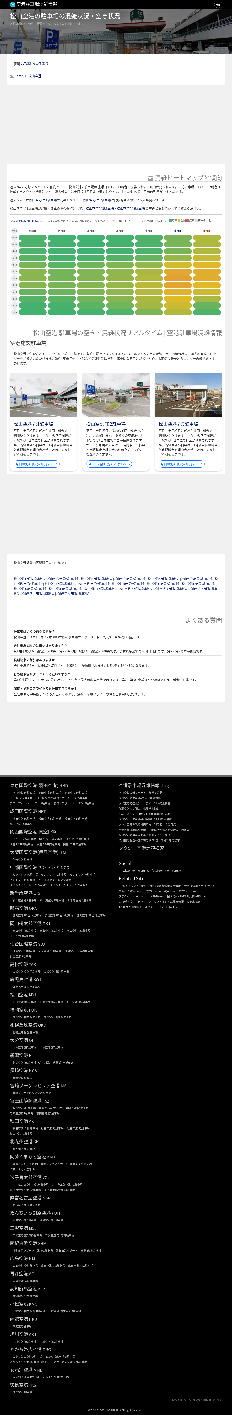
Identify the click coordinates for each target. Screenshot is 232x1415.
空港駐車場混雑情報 (109, 1410)
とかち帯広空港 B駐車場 (60, 1356)
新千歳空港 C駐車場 (80, 900)
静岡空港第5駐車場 (48, 1113)
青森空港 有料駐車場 (25, 1281)
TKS (32, 1385)
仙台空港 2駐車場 (20, 956)
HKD (33, 1319)
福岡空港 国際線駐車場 (58, 1017)
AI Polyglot (193, 901)
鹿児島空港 (21, 979)
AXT (32, 1121)
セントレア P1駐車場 (25, 874)
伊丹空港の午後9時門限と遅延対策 (140, 798)
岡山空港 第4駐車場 (22, 936)
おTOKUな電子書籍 (34, 63)
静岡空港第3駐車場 (77, 1108)
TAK (32, 964)
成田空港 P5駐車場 (21, 823)
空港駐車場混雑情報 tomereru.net (31, 221)
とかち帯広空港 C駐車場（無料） (30, 1362)
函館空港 (19, 1319)
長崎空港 (19, 1070)
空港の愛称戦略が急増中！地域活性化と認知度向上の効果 (154, 830)
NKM (47, 1198)
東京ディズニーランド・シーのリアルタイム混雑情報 (151, 901)
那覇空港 (19, 908)
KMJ (51, 1157)
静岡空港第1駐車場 (24, 1108)
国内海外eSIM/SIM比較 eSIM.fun (186, 896)
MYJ (32, 995)
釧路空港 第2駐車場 (51, 1220)
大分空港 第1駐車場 (24, 1047)
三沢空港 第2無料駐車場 (59, 1235)
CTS (37, 893)
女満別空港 (21, 1369)
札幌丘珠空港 (23, 1025)
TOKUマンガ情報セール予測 (136, 907)
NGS (33, 1070)
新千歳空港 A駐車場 (25, 900)
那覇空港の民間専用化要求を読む (139, 808)
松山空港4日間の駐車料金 (130, 579)
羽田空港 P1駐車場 (24, 792)
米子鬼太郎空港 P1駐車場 (67, 1184)
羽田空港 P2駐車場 (50, 792)
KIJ (32, 1055)
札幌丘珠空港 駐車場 (25, 1032)
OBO (47, 1349)
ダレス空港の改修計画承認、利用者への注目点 (147, 824)
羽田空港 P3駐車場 (76, 792)
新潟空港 (19, 1055)
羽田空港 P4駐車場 (21, 798)
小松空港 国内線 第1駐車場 (29, 1311)
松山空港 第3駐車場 (97, 200)
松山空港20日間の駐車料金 (72, 594)
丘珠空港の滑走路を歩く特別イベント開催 (144, 835)
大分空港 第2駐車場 (51, 1047)
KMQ (33, 1304)
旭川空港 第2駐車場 (51, 1341)
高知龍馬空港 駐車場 (25, 1296)
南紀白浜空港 (23, 1243)
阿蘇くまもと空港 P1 (25, 1164)
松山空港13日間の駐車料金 (30, 589)
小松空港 (19, 1303)
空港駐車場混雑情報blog (144, 785)
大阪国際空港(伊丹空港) (34, 852)
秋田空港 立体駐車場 (25, 1128)
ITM (62, 852)
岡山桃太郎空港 (26, 923)
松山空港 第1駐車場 (43, 200)
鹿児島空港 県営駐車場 (27, 986)
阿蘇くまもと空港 (28, 1156)
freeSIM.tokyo (156, 896)
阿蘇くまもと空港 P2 (54, 1164)
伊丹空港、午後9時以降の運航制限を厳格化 (145, 819)
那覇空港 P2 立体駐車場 (59, 915)
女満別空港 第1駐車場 (26, 1377)
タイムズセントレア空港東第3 (68, 885)
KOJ (37, 979)
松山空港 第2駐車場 (100, 208)
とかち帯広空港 (26, 1349)
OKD (42, 1025)
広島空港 (19, 1258)
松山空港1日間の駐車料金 (29, 579)
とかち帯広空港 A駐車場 (27, 1356)
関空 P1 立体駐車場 (24, 839)
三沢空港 (19, 1228)
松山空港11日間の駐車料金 (163, 584)
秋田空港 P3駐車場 (21, 1133)
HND (63, 785)
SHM (42, 1243)
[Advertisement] (116, 124)
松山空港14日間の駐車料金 (65, 589)
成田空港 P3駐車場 (76, 818)
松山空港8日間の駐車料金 (60, 584)
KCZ (42, 1289)
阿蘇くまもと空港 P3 (82, 1164)
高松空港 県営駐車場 (56, 971)
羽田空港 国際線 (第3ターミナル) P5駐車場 (62, 798)
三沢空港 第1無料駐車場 (27, 1235)
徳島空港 (19, 1384)
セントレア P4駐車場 (82, 874)
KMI (64, 1086)
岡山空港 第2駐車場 (51, 930)
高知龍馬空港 (23, 1288)
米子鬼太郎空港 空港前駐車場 (31, 1184)
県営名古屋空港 (26, 1197)
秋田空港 (19, 1121)
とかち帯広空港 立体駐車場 (70, 1362)
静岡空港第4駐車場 (21, 1113)
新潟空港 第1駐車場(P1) (27, 1062)
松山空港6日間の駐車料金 (197, 579)
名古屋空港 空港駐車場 (27, 1205)
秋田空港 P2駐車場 (78, 1128)
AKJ (32, 1334)
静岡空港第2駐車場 (50, 1108)
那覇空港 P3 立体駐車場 (91, 915)
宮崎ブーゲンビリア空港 (35, 1085)
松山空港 (19, 994)
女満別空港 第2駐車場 (55, 1377)
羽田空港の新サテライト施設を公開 (140, 792)
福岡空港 (19, 1009)
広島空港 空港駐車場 (25, 1265)
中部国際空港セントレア (35, 867)
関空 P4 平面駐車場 (21, 844)
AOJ (32, 1273)
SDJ (41, 944)
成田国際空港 (23, 811)
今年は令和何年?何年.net (199, 885)
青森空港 (19, 1273)
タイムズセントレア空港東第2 (28, 885)
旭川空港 (19, 1334)
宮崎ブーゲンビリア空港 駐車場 (32, 1093)
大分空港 (19, 1040)
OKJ (46, 923)
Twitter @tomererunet (135, 870)
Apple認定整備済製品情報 (165, 885)
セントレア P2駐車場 (54, 874)
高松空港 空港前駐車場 (27, 971)
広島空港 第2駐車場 (53, 1265)
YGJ (46, 1177)
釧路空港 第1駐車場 (24, 1220)
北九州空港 (21, 1141)
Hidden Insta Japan (168, 907)
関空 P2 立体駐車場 (51, 839)
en (218, 4)
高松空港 (19, 964)
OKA (33, 908)
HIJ (32, 1258)
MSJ (32, 1228)
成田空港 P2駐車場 (50, 818)
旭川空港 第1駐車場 (24, 1341)
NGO (65, 867)
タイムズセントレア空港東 (55, 880)
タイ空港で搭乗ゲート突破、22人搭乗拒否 (144, 803)
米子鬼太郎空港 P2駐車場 (25, 1190)
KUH (56, 1213)
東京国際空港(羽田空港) (34, 785)
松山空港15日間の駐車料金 (100, 589)
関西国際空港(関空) (29, 831)
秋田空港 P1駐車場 (52, 1128)
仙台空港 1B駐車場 (50, 951)
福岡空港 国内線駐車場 (27, 1017)
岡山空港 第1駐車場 (24, 930)
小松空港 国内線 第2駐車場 (64, 1311)
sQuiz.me (169, 891)
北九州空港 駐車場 (24, 1149)
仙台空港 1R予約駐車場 (79, 951)
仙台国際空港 (23, 943)
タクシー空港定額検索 (141, 848)
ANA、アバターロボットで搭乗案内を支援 (144, 814)
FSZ (46, 1101)
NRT (42, 811)
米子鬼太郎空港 (26, 1177)
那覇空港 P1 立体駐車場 (27, 915)
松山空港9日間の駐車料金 (94, 584)
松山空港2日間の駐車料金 (63, 579)
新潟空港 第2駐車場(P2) (58, 1062)
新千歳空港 (21, 893)
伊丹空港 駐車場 (22, 859)
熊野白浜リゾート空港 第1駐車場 (33, 1250)
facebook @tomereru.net (167, 870)
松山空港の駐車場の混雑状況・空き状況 (65, 15)
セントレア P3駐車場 (22, 880)
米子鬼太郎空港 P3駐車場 (59, 1190)
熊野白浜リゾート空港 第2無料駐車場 (79, 1250)
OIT (32, 1040)
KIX (53, 832)
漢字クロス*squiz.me (131, 896)
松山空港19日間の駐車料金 (37, 594)
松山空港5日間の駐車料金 (163, 579)
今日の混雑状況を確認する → (37, 464)
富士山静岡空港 (26, 1100)
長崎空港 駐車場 (22, 1077)
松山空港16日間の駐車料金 (135, 589)
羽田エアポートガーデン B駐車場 (74, 803)
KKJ (37, 1141)
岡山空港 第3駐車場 (79, 930)
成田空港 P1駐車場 (24, 818)
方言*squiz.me (187, 891)
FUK (33, 1010)
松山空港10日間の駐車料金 (128, 584)
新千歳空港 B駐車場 (52, 900)
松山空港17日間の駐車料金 (170, 589)
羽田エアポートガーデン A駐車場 (30, 803)
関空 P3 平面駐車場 (77, 839)
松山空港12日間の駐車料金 (198, 584)
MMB (38, 1370)
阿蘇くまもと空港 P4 (22, 1169)
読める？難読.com (130, 891)
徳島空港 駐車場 (22, 1392)
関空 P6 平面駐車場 (75, 844)
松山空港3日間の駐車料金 (96, 579)
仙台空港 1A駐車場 (24, 951)
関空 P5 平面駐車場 (48, 844)
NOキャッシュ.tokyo (133, 885)
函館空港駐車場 (22, 1326)
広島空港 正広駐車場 (80, 1265)
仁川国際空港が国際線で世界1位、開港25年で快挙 (149, 840)
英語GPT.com (153, 891)
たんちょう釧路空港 (30, 1212)
